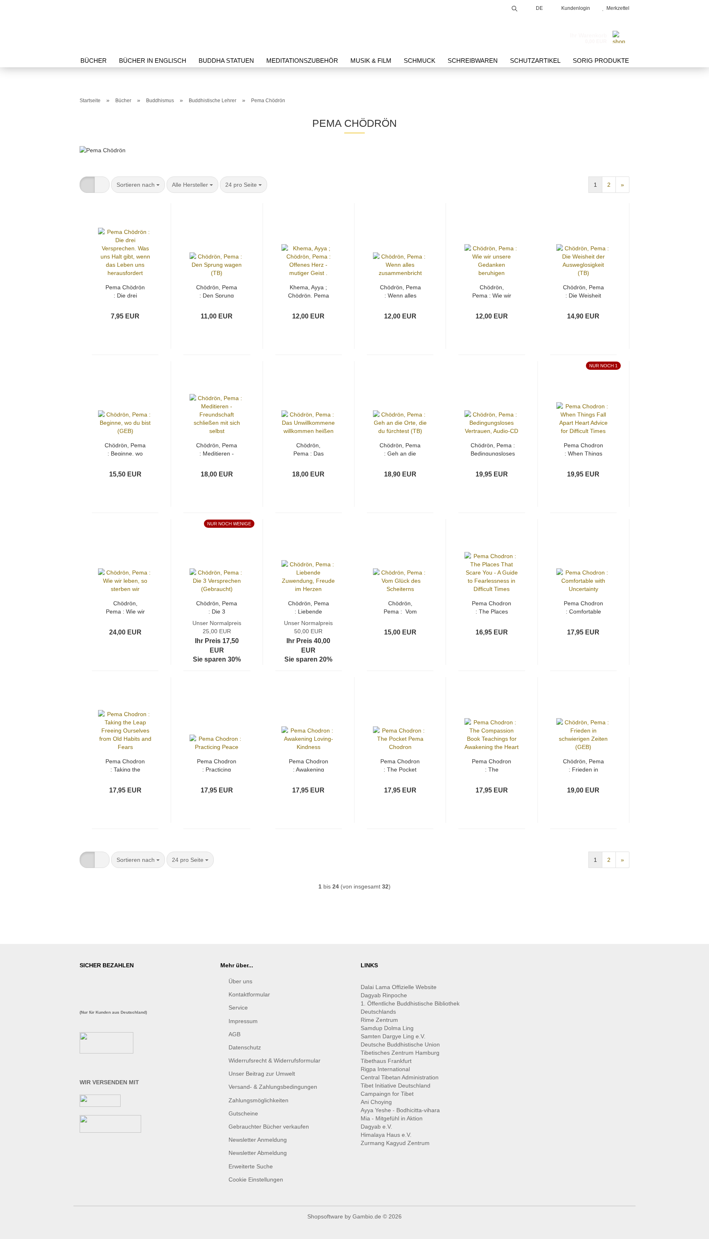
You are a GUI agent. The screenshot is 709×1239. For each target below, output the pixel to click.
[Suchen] (514, 7)
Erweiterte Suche (251, 1166)
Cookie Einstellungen (256, 1179)
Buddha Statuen (226, 60)
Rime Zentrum (379, 1020)
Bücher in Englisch (152, 60)
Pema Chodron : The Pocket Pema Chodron (400, 765)
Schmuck (419, 60)
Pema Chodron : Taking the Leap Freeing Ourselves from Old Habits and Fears (125, 765)
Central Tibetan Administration (400, 1077)
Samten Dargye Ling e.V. (393, 1036)
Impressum (243, 1021)
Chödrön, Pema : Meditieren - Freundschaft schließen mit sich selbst (216, 449)
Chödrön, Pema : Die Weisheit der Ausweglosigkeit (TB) (583, 291)
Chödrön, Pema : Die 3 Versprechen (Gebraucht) (216, 607)
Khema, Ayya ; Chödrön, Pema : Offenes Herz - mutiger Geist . (308, 291)
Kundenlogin (574, 8)
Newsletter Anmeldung (258, 1139)
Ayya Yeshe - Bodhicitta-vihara (400, 1110)
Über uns (240, 981)
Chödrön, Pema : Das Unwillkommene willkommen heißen (308, 449)
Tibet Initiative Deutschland (395, 1085)
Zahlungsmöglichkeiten (258, 1100)
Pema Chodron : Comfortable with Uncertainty (583, 607)
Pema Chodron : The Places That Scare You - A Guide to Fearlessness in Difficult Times (491, 607)
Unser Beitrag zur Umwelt (262, 1073)
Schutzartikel (535, 60)
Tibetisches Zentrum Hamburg (400, 1052)
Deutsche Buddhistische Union (400, 1044)
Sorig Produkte (601, 60)
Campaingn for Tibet (387, 1093)
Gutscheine (243, 1113)
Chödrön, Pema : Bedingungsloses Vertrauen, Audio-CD (493, 449)
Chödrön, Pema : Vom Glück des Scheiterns (400, 607)
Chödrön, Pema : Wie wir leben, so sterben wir (125, 607)
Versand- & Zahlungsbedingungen (273, 1086)
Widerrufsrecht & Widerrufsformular (274, 1060)
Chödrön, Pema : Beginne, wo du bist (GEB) (125, 449)
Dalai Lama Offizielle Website (399, 987)
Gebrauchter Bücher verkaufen (269, 1126)
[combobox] (138, 184)
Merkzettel (616, 8)
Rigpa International (386, 1069)
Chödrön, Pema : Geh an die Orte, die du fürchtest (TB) (400, 449)
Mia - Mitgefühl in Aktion (392, 1118)
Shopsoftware (325, 1216)
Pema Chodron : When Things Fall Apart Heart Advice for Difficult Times (583, 449)
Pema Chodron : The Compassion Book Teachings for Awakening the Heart (491, 765)
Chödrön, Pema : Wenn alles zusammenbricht (400, 291)
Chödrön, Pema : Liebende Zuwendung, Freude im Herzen (308, 607)
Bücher (93, 60)
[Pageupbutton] (686, 1227)
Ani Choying (376, 1102)
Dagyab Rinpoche (385, 995)
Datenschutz (245, 1047)
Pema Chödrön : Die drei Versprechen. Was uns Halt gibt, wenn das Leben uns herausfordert (125, 291)
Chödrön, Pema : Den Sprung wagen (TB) (216, 291)
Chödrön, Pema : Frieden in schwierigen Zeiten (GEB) (583, 765)
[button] (87, 184)
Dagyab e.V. (376, 1126)
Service (238, 1007)
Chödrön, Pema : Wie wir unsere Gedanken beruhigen (491, 291)
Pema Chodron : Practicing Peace (216, 765)
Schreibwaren (473, 60)
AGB (234, 1034)
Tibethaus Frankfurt (386, 1061)
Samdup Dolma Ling (387, 1028)
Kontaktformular (249, 994)
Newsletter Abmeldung (258, 1153)
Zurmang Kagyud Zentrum (395, 1143)
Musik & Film (370, 60)
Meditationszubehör (302, 60)
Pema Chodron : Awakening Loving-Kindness (308, 765)
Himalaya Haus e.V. (387, 1134)
